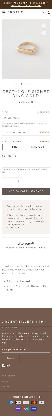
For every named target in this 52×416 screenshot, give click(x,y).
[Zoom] (43, 25)
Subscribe (11, 358)
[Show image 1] (21, 84)
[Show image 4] (30, 84)
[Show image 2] (24, 84)
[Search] (43, 12)
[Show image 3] (27, 84)
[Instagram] (8, 365)
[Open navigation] (3, 12)
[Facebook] (3, 365)
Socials (26, 386)
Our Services (26, 376)
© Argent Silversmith (26, 397)
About (26, 381)
